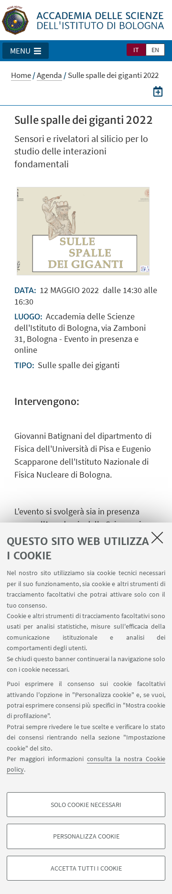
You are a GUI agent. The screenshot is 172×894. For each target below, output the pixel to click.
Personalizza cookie (86, 836)
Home (21, 75)
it (136, 49)
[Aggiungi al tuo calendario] (158, 91)
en (155, 49)
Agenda (49, 75)
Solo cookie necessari (86, 804)
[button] (25, 51)
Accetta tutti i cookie (86, 868)
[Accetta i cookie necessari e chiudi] (157, 537)
